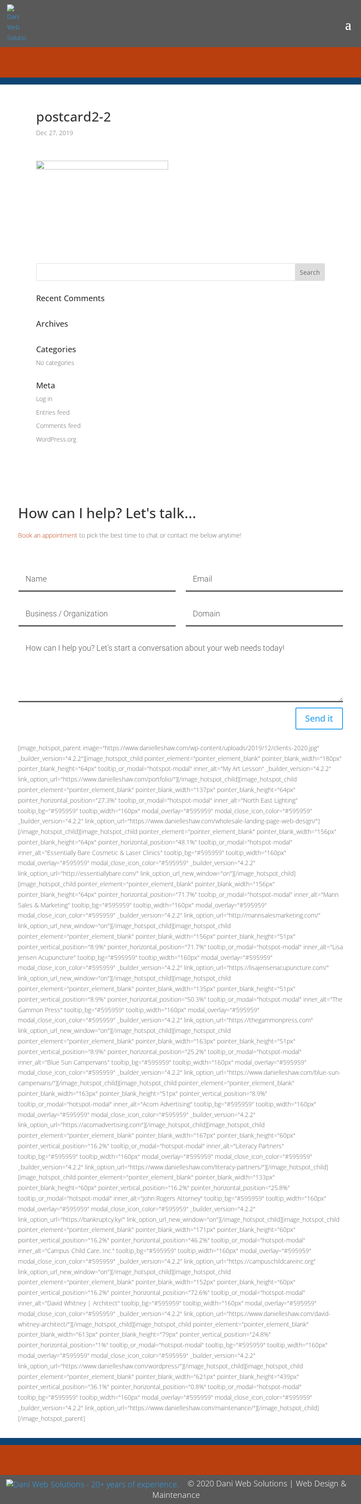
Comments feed (58, 425)
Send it (319, 718)
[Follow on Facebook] (127, 61)
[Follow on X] (149, 61)
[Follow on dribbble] (191, 61)
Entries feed (53, 412)
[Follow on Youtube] (212, 61)
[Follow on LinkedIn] (233, 61)
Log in (44, 398)
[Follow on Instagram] (170, 61)
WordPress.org (56, 439)
